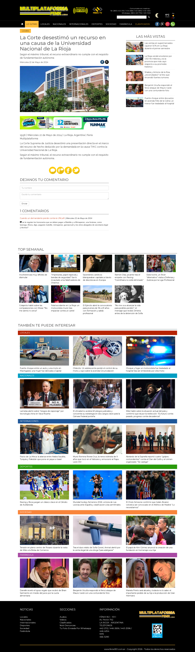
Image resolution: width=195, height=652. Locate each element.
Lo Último (31, 24)
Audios (63, 617)
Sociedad (111, 24)
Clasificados (142, 24)
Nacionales (59, 24)
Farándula (126, 24)
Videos (63, 619)
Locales (45, 24)
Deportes (97, 24)
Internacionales (78, 24)
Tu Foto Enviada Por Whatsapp (75, 628)
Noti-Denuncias (67, 625)
